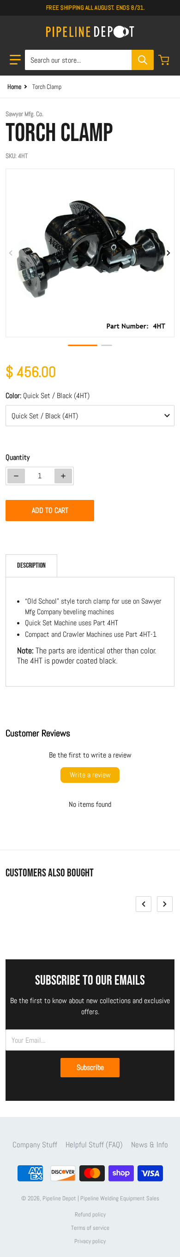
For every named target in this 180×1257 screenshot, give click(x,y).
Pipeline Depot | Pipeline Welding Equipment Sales (100, 1198)
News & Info (149, 1145)
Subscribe (90, 1067)
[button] (15, 60)
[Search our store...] (143, 60)
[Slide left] (11, 253)
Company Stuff (34, 1145)
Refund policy (90, 1214)
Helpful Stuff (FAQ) (94, 1145)
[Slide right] (169, 253)
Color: (48, 395)
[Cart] (164, 60)
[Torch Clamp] (82, 345)
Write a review (90, 775)
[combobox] (89, 60)
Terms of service (90, 1228)
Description (31, 565)
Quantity (18, 457)
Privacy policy (90, 1241)
